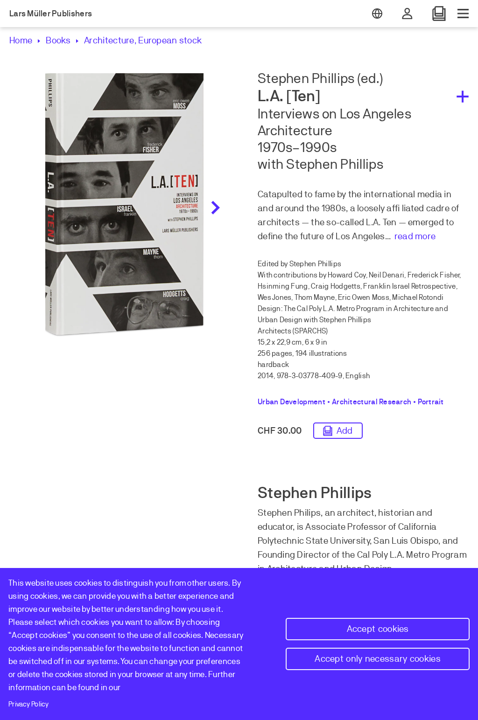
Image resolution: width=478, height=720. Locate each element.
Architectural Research (371, 402)
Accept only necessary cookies (378, 658)
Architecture (109, 40)
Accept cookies (378, 628)
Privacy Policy (28, 704)
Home (20, 40)
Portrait (430, 402)
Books (58, 40)
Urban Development (291, 402)
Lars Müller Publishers (50, 13)
